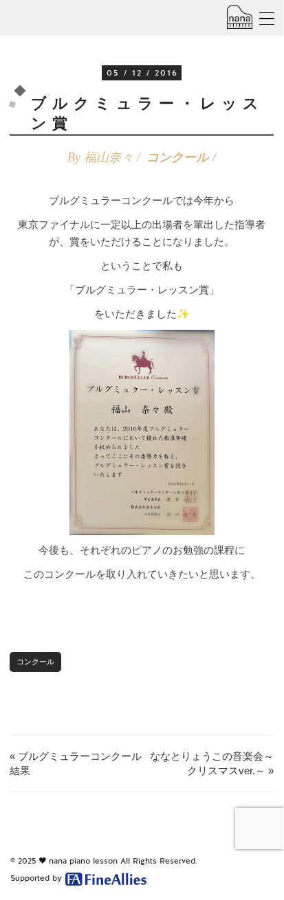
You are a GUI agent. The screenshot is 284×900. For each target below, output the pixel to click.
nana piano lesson (83, 860)
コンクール (177, 157)
